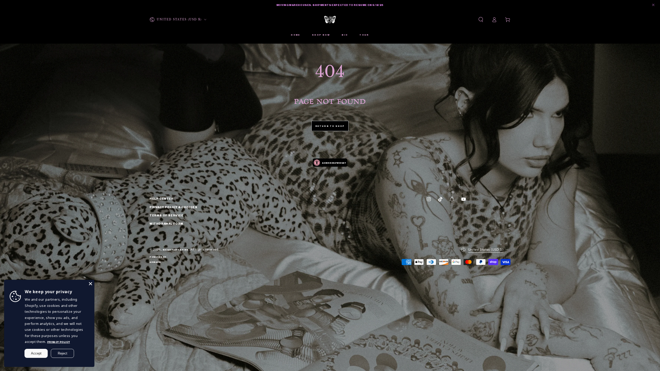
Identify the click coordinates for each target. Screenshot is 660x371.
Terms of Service (167, 215)
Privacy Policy (58, 341)
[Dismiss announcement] (653, 5)
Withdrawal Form (166, 223)
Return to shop (330, 125)
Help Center (162, 198)
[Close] (90, 283)
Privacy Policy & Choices (173, 207)
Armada (155, 261)
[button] (481, 19)
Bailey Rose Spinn (175, 249)
